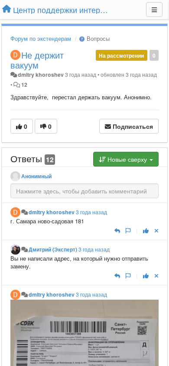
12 (24, 84)
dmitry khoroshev (41, 74)
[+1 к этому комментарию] (146, 230)
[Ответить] (117, 230)
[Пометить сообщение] (128, 230)
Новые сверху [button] (127, 159)
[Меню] (154, 9)
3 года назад (91, 212)
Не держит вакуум (37, 60)
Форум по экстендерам (40, 38)
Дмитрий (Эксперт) (53, 249)
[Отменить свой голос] (156, 230)
